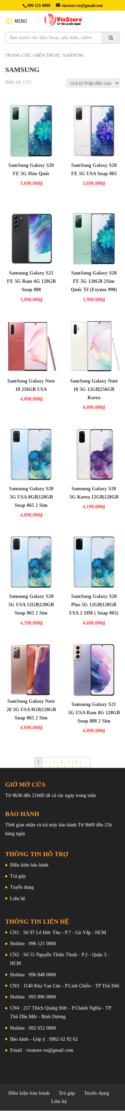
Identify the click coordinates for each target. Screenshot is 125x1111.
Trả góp (18, 876)
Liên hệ (17, 898)
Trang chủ (18, 55)
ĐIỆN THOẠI (46, 55)
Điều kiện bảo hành (29, 865)
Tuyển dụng (22, 887)
